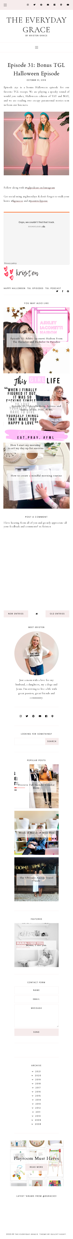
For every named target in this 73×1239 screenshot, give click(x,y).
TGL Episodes (35, 288)
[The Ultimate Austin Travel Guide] (36, 900)
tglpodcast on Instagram (41, 187)
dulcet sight (58, 1234)
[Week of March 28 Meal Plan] (36, 854)
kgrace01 (18, 200)
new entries (16, 613)
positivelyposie (39, 200)
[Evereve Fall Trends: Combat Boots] (36, 807)
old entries (57, 613)
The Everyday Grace (36, 24)
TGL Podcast (53, 288)
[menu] (5, 5)
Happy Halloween (15, 288)
